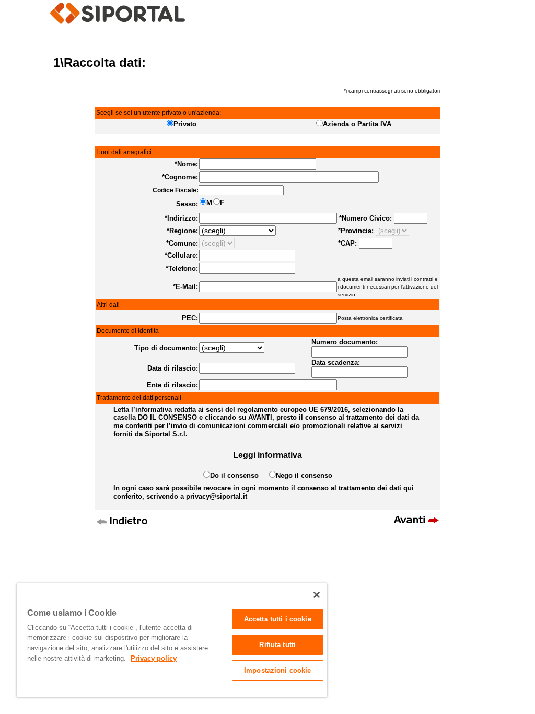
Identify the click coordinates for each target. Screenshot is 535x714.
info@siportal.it (298, 550)
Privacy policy (154, 658)
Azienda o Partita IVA (357, 124)
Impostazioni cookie (277, 670)
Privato (184, 124)
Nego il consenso (304, 475)
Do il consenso (239, 475)
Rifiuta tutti (277, 645)
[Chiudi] (316, 595)
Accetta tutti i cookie (277, 619)
